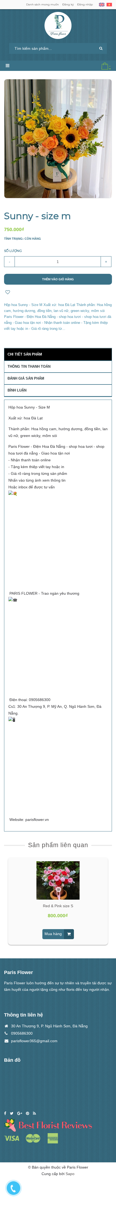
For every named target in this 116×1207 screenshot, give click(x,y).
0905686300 (22, 1033)
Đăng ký (68, 4)
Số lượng (13, 251)
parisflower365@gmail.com (34, 1041)
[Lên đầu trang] (105, 1177)
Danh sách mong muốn (42, 4)
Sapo (70, 1174)
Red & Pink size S (58, 906)
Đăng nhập (85, 4)
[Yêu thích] (7, 293)
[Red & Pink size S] (58, 880)
